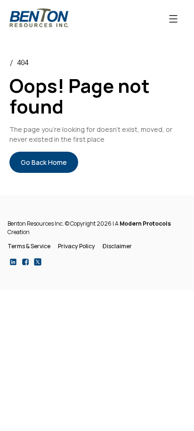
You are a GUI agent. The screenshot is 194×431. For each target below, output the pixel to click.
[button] (173, 18)
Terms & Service (29, 246)
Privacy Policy (76, 246)
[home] (38, 18)
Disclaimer (117, 246)
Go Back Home (44, 162)
